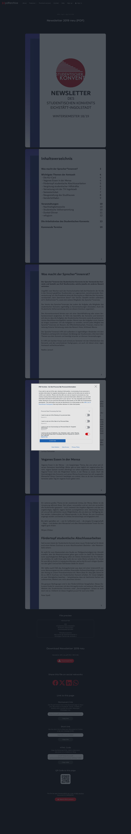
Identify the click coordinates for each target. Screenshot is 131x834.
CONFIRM (52, 440)
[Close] (96, 387)
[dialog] (65, 417)
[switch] (87, 415)
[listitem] (65, 411)
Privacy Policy (75, 447)
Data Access (65, 447)
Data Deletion (55, 447)
